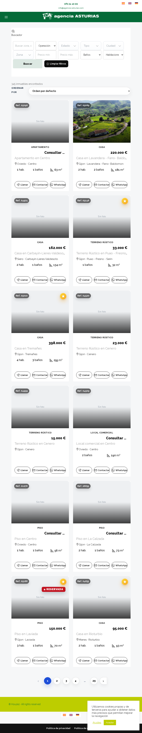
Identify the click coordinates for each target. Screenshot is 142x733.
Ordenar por (17, 90)
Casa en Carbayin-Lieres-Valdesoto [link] (41, 253)
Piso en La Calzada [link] (90, 539)
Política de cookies (85, 728)
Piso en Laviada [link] (26, 634)
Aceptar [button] (110, 722)
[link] (40, 121)
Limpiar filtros (58, 63)
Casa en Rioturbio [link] (89, 634)
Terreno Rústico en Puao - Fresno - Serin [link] (106, 253)
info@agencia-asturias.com (71, 8)
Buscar (27, 63)
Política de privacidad (58, 728)
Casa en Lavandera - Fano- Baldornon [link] (104, 158)
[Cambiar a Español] (123, 3)
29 (94, 680)
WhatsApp (60, 184)
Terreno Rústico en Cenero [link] (96, 348)
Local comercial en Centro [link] (95, 443)
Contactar (42, 184)
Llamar (24, 184)
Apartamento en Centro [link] (32, 158)
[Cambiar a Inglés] (130, 3)
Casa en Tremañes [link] (28, 348)
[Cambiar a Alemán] (136, 3)
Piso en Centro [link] (26, 539)
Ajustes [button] (97, 722)
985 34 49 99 (71, 4)
